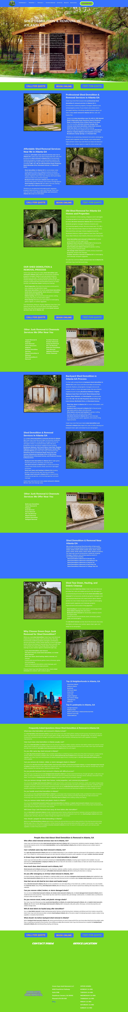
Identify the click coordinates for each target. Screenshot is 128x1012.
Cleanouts (40, 2)
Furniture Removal (50, 2)
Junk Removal (22, 2)
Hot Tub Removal (51, 345)
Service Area (73, 2)
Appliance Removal (52, 351)
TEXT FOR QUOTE (92, 86)
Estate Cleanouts (51, 353)
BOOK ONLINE (64, 86)
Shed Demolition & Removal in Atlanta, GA (37, 33)
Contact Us (59, 2)
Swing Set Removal (52, 343)
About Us (66, 2)
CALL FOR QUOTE (35, 86)
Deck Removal (29, 343)
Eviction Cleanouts (52, 341)
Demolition (31, 2)
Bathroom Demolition (53, 347)
